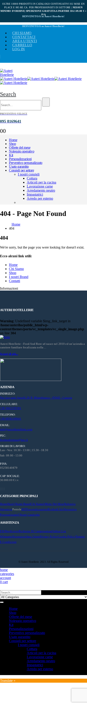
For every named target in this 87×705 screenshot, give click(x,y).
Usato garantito (19, 166)
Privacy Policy (49, 536)
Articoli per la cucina (41, 182)
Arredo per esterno (40, 198)
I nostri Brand (18, 277)
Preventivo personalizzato (25, 163)
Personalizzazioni (20, 159)
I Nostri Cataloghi (29, 514)
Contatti (14, 281)
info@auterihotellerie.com (16, 429)
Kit (11, 155)
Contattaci (23, 37)
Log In (18, 49)
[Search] (46, 102)
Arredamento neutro (41, 190)
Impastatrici (35, 194)
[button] (8, 94)
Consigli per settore (21, 170)
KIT (23, 509)
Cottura (32, 178)
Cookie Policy (66, 536)
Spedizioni (12, 531)
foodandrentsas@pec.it (14, 439)
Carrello (22, 45)
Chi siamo (21, 33)
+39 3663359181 (10, 408)
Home (13, 140)
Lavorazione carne (40, 186)
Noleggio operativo (21, 151)
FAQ (2, 531)
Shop (12, 144)
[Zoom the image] (43, 337)
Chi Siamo (16, 269)
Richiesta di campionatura (35, 531)
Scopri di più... (9, 354)
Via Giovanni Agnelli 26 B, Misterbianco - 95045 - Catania (36, 397)
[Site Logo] (11, 75)
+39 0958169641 (10, 418)
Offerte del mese (19, 147)
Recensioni (19, 536)
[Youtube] (1, 489)
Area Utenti (24, 41)
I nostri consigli (28, 174)
